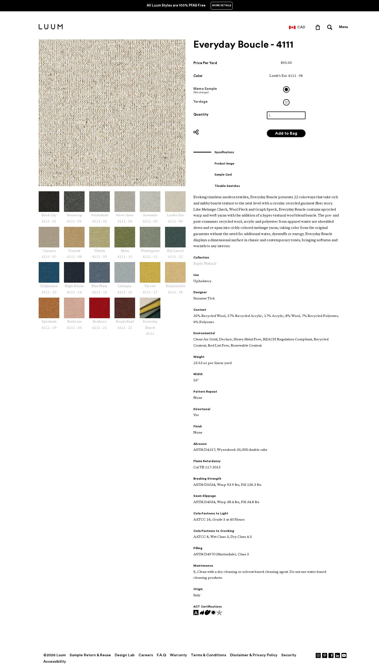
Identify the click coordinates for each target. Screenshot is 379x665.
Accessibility (54, 661)
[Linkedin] (338, 655)
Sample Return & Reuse (90, 655)
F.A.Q (161, 655)
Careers (145, 655)
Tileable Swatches (227, 186)
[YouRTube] (344, 655)
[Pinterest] (325, 655)
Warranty (178, 655)
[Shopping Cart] (319, 27)
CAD (301, 27)
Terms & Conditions (208, 655)
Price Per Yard (205, 63)
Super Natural (204, 263)
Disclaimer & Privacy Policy (253, 655)
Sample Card (223, 174)
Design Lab (125, 655)
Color (198, 75)
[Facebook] (331, 655)
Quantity (200, 114)
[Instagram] (318, 655)
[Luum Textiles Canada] (51, 28)
